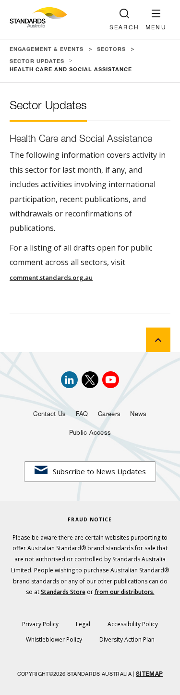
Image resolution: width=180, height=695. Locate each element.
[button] (156, 19)
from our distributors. (125, 592)
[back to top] (158, 340)
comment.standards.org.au (51, 277)
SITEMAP (149, 674)
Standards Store (63, 592)
